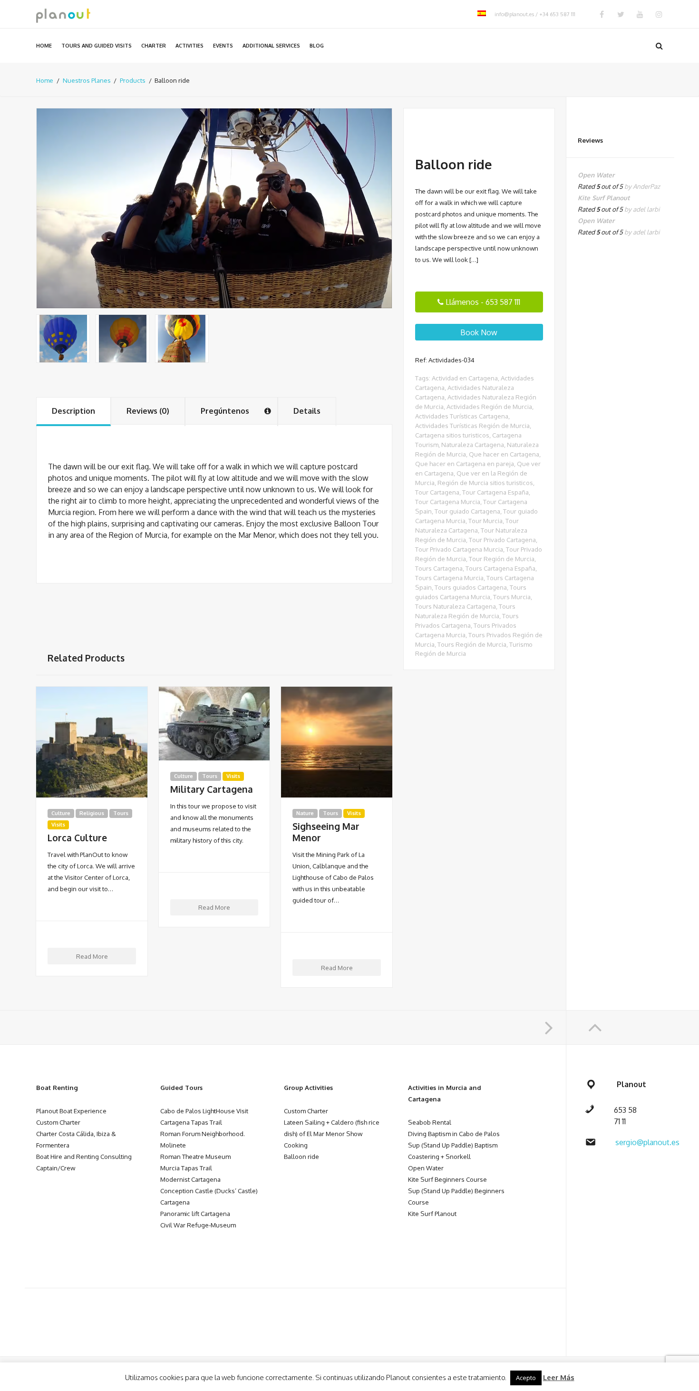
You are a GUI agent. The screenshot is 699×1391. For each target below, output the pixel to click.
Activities (189, 45)
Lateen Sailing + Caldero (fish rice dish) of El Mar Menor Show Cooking (331, 1133)
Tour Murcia (485, 520)
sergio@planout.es (647, 1142)
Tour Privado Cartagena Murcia (459, 549)
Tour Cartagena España (495, 492)
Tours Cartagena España (500, 568)
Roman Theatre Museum (195, 1156)
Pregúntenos (225, 411)
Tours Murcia (512, 597)
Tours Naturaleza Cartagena (455, 606)
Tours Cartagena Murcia (449, 578)
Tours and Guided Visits (96, 45)
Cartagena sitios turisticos (452, 435)
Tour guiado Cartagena (467, 511)
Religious (91, 813)
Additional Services (271, 45)
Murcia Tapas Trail (186, 1168)
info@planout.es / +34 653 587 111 (535, 14)
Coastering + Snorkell (439, 1156)
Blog (317, 45)
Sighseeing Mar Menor (325, 832)
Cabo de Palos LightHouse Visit (204, 1111)
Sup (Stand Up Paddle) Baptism (452, 1145)
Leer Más (558, 1377)
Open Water (426, 1168)
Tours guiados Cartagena (471, 587)
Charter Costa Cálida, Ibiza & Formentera (76, 1139)
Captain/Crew (55, 1168)
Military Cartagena (211, 789)
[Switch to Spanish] (481, 14)
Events (223, 45)
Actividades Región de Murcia (489, 406)
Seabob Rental (429, 1122)
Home (44, 45)
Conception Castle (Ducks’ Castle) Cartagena (209, 1196)
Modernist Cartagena (190, 1179)
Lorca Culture (77, 838)
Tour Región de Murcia (501, 558)
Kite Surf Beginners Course (447, 1179)
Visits (58, 824)
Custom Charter (58, 1122)
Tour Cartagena (437, 492)
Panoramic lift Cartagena (195, 1213)
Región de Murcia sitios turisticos (485, 482)
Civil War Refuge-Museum (198, 1225)
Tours (120, 813)
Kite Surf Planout (432, 1213)
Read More (92, 956)
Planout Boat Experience (71, 1111)
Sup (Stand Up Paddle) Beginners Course (456, 1196)
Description (73, 411)
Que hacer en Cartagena (504, 454)
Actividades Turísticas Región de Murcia (472, 425)
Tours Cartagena (439, 568)
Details (306, 411)
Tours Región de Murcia (471, 644)
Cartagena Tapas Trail (191, 1122)
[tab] (73, 411)
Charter (153, 45)
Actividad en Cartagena (465, 378)
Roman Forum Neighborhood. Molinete (202, 1139)
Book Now (478, 332)
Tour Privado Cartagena (502, 539)
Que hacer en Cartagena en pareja (464, 463)
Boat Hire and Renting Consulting (84, 1156)
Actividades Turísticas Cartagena (461, 416)
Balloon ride (301, 1156)
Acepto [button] (526, 1377)
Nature (305, 813)
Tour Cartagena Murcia (447, 501)
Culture (60, 813)
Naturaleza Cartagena (472, 444)
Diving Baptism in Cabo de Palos (454, 1133)
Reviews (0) (147, 411)
